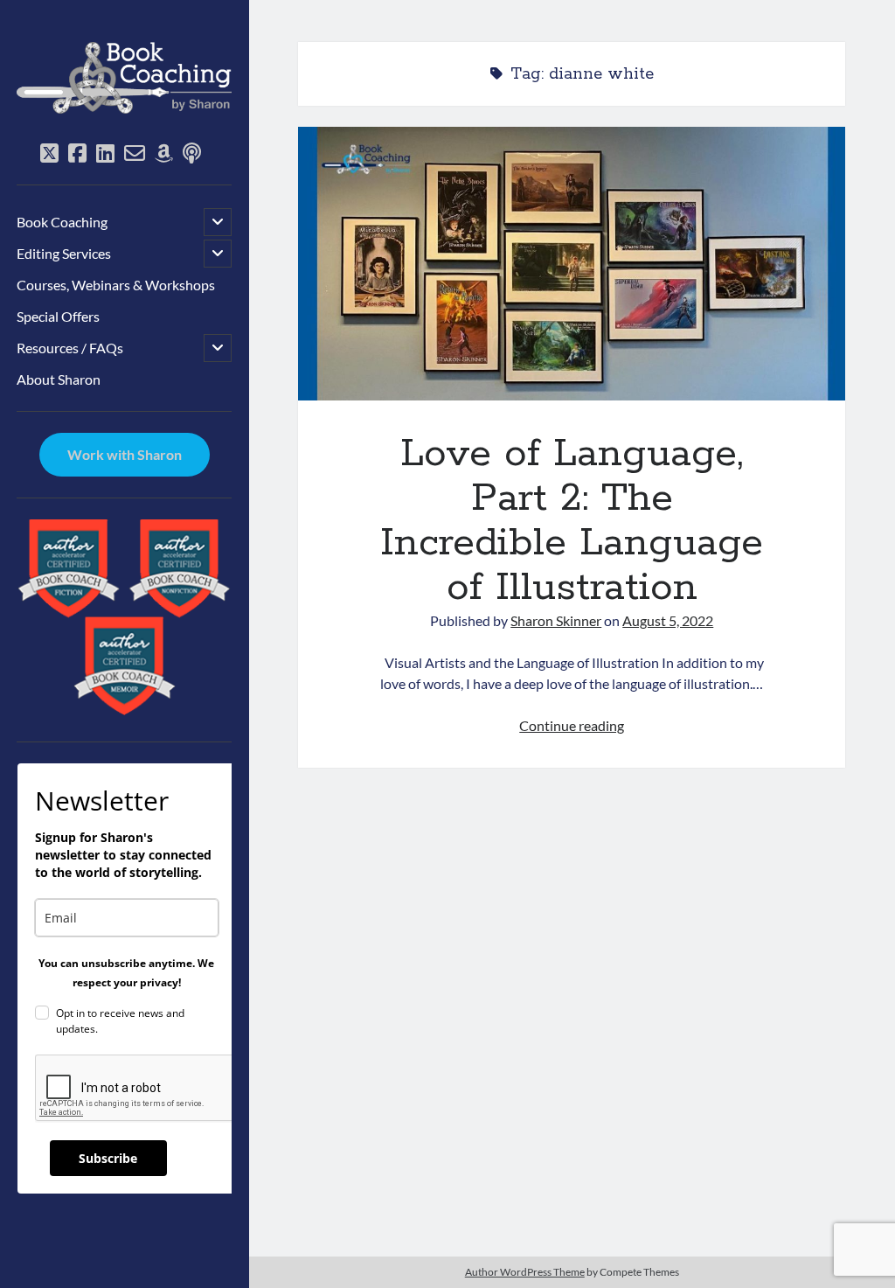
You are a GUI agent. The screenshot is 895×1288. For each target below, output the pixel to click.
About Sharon (59, 379)
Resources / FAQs (70, 347)
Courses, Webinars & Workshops (116, 284)
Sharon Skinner (555, 620)
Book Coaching (62, 221)
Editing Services (64, 253)
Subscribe (108, 1158)
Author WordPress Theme (525, 1271)
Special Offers (58, 316)
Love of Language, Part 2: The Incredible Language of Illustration (571, 263)
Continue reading (571, 725)
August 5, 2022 (667, 620)
